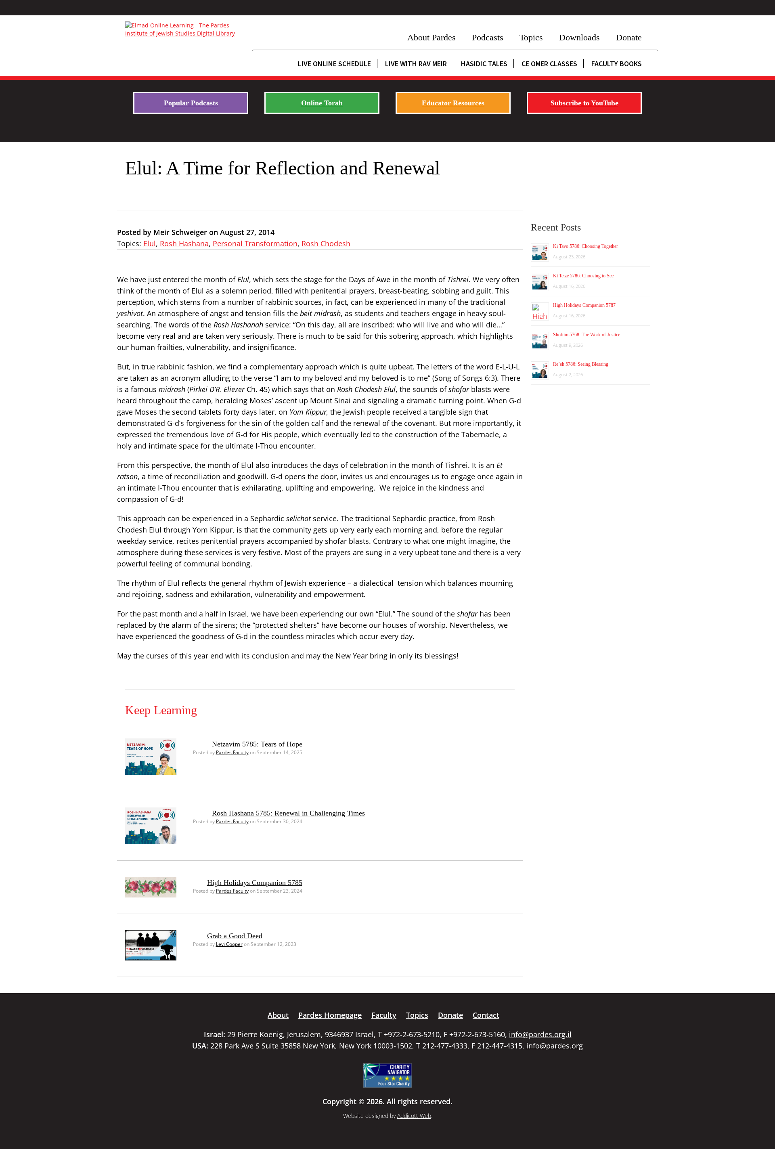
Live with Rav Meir (416, 63)
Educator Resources (453, 103)
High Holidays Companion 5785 (254, 883)
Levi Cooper (229, 944)
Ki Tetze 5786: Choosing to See (583, 276)
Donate (629, 37)
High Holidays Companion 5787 (584, 305)
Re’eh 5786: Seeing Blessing (580, 364)
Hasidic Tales (484, 63)
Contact (486, 1015)
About (278, 1015)
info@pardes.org (554, 1045)
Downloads (579, 37)
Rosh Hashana (184, 243)
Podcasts (487, 37)
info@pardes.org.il (540, 1034)
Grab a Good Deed (234, 936)
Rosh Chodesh (326, 243)
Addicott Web (414, 1116)
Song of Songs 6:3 (464, 378)
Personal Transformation (255, 243)
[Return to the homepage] (184, 29)
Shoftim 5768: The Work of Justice (586, 335)
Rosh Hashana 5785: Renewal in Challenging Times (288, 813)
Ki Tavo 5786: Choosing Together (585, 246)
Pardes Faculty (232, 752)
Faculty (383, 1015)
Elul (149, 243)
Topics (531, 37)
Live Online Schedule (334, 63)
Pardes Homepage (330, 1015)
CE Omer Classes (549, 63)
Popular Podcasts (191, 103)
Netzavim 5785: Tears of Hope (257, 744)
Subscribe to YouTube (584, 103)
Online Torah (322, 103)
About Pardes (431, 37)
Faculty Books (616, 63)
